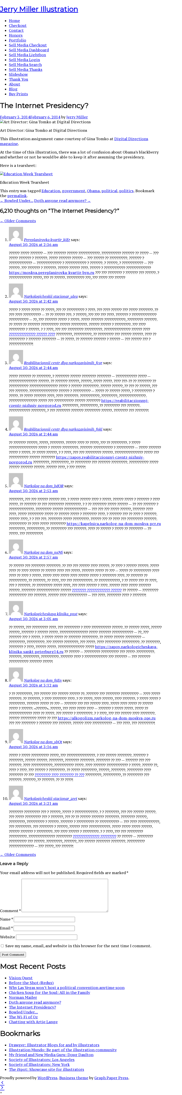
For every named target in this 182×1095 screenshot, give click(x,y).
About (14, 84)
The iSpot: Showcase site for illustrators (46, 1069)
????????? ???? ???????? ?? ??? (59, 774)
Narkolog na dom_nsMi (43, 552)
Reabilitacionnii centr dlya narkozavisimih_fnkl (63, 429)
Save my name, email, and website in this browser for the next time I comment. (78, 945)
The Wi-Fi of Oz (23, 1017)
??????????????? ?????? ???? (32, 334)
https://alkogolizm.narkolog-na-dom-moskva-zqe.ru (107, 718)
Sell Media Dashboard (29, 50)
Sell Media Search (25, 64)
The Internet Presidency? (32, 1007)
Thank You (18, 79)
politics (126, 190)
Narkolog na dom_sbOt (43, 741)
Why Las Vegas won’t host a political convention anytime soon (67, 987)
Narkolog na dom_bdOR (43, 486)
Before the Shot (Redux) (31, 982)
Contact (16, 30)
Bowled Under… (23, 1012)
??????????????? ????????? (94, 836)
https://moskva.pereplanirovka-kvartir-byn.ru (51, 272)
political (109, 190)
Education (51, 190)
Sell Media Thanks (25, 69)
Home (14, 20)
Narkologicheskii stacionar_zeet (50, 798)
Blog (13, 89)
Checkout (18, 25)
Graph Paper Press (111, 1077)
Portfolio (17, 40)
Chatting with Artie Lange (33, 1021)
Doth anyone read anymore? (35, 1002)
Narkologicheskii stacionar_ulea (51, 296)
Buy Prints (18, 94)
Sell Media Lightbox (27, 54)
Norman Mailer (23, 997)
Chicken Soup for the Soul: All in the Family (49, 992)
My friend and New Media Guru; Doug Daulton (51, 1054)
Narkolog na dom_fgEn (43, 680)
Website (7, 937)
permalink (17, 195)
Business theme (73, 1077)
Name (6, 919)
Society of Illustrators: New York (39, 1064)
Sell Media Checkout (28, 45)
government (73, 190)
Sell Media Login (24, 59)
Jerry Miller (77, 117)
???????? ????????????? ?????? (97, 590)
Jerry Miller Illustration (39, 9)
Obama (93, 190)
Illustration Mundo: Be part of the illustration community (63, 1049)
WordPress (47, 1077)
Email (6, 928)
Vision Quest (21, 977)
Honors (16, 35)
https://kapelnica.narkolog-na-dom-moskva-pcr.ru (114, 523)
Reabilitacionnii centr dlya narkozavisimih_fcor (63, 362)
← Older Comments (18, 220)
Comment (10, 910)
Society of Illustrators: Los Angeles (42, 1059)
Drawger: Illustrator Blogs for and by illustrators (54, 1045)
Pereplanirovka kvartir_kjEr (47, 239)
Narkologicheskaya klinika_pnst (50, 613)
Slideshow (18, 74)
